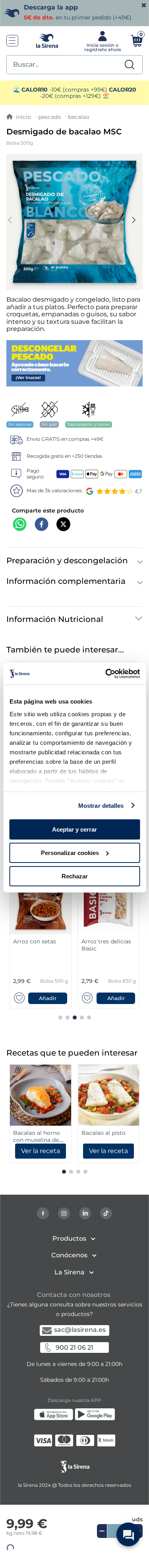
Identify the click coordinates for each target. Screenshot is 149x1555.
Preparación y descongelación (67, 560)
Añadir (47, 998)
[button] (74, 1543)
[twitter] (63, 525)
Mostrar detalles (101, 805)
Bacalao (78, 116)
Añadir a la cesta (81, 1543)
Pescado (49, 116)
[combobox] (74, 64)
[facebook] (41, 525)
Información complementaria (66, 581)
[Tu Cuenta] (102, 41)
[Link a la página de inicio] (18, 117)
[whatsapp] (20, 525)
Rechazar (75, 875)
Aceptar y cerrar (74, 829)
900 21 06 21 (74, 1347)
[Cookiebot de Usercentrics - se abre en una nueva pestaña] (106, 673)
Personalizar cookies (70, 852)
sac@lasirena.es (80, 1329)
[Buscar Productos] (129, 64)
